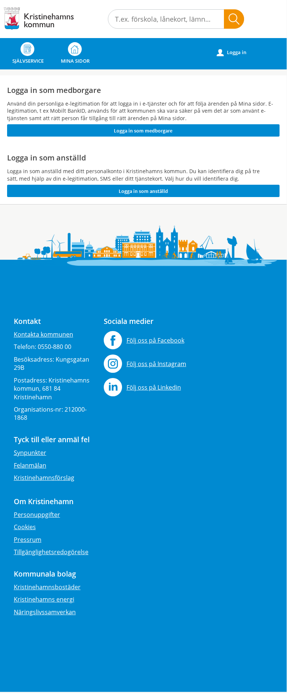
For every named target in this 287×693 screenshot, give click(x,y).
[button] (234, 19)
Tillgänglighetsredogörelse (51, 552)
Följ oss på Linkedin (154, 387)
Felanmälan (30, 465)
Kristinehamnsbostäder (47, 587)
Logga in (231, 52)
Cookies (25, 527)
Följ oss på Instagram (156, 364)
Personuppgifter (37, 515)
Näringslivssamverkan (45, 612)
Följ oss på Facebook (155, 340)
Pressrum (27, 540)
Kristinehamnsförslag (44, 478)
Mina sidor (75, 60)
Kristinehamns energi (44, 599)
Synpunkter (30, 453)
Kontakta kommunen (43, 334)
